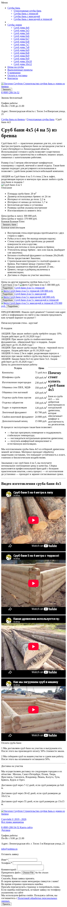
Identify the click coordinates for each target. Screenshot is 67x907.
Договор (5, 830)
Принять (6, 904)
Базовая (5, 221)
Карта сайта (26, 827)
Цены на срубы (15, 67)
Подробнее (7, 288)
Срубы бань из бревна (13, 119)
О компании (14, 72)
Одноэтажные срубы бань (40, 119)
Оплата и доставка (17, 75)
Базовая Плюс (17, 221)
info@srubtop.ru (9, 849)
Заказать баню (9, 224)
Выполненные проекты (20, 69)
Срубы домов (14, 24)
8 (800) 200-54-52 (10, 92)
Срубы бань (13, 8)
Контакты (12, 78)
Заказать (6, 89)
